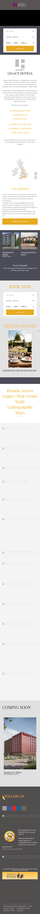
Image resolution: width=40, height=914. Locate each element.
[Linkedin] (19, 808)
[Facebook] (9, 808)
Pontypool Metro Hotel (28, 253)
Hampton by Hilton (12, 773)
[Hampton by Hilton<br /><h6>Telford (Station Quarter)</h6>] (20, 743)
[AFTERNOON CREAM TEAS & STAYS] (20, 349)
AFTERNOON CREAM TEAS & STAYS (19, 370)
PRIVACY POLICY (9, 908)
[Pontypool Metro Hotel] (29, 241)
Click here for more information (12, 849)
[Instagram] (24, 808)
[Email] (4, 808)
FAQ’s (30, 906)
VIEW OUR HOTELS (20, 221)
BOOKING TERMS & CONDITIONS (14, 906)
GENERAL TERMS (9, 910)
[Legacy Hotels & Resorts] (20, 5)
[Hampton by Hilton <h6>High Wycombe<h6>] (10, 241)
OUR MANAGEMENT (23, 908)
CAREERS (20, 910)
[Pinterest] (14, 808)
